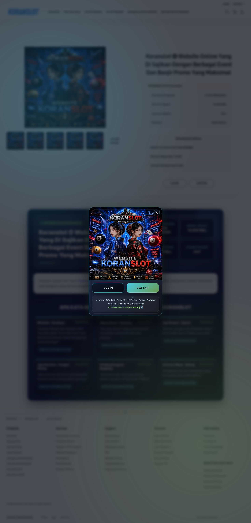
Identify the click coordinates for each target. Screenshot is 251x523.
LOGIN (108, 287)
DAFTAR (143, 287)
